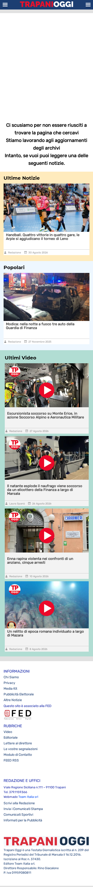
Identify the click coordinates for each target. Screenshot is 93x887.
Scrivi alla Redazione (19, 803)
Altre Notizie (13, 700)
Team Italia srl (28, 797)
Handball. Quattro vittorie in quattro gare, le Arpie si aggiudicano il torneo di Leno (42, 237)
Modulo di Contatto (18, 755)
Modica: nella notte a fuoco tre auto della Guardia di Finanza (40, 326)
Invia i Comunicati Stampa (23, 809)
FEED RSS (11, 760)
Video (8, 732)
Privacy (9, 683)
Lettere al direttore (18, 743)
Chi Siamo (11, 677)
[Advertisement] (46, 64)
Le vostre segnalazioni (20, 749)
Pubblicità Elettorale (19, 694)
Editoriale (11, 738)
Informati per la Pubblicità (23, 820)
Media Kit (10, 689)
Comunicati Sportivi (18, 815)
